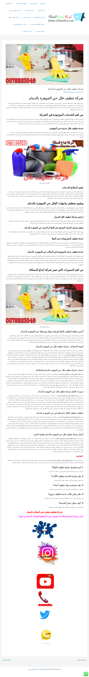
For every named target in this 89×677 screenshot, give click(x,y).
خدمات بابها (34, 3)
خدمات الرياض (41, 31)
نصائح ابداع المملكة (21, 3)
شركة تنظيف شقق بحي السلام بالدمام (44, 511)
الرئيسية (42, 3)
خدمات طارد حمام (14, 17)
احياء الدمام (9, 3)
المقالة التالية (6, 660)
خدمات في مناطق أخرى (20, 24)
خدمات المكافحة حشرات (38, 24)
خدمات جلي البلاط (40, 17)
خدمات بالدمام (30, 10)
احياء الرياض (41, 10)
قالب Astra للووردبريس (34, 669)
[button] (30, 3)
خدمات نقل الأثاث (27, 31)
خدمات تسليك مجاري (15, 10)
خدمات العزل (26, 17)
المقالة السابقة (82, 660)
